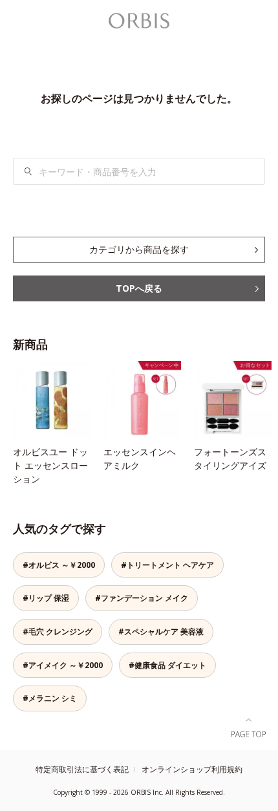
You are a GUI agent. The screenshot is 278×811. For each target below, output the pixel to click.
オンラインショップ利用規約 (192, 769)
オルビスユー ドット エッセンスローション (50, 465)
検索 (28, 171)
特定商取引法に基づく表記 (82, 769)
